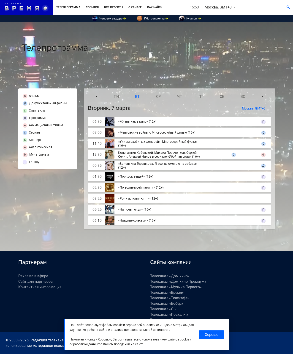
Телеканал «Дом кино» (170, 276)
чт (179, 96)
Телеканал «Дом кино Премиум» (178, 281)
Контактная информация (40, 287)
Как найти (154, 7)
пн (116, 96)
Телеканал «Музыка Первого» (176, 287)
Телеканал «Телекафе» (169, 298)
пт (200, 96)
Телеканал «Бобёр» (166, 303)
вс (243, 96)
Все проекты (113, 7)
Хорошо (211, 334)
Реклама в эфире (33, 276)
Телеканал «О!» (163, 309)
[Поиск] (288, 7)
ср (158, 96)
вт (137, 96)
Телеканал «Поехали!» (169, 314)
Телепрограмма (68, 7)
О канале (135, 7)
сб (222, 96)
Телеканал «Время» (167, 292)
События (92, 7)
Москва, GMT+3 (219, 7)
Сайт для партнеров (35, 281)
